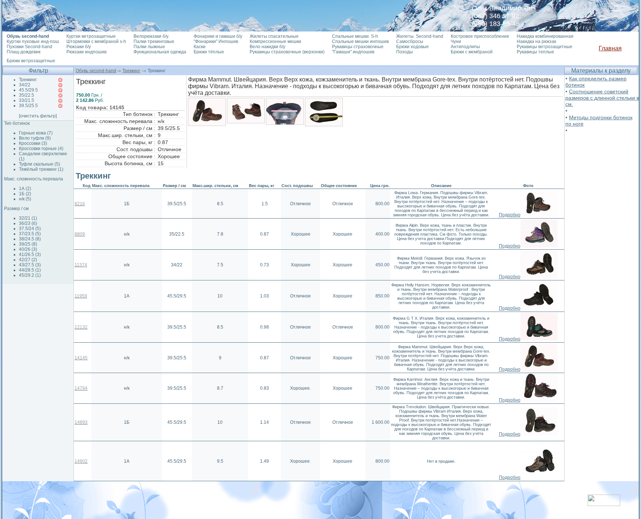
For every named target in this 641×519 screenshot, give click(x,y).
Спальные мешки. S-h (355, 36)
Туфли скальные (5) (39, 164)
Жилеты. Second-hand (419, 36)
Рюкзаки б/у (78, 46)
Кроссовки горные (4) (41, 148)
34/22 (24, 84)
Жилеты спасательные (274, 36)
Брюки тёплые (209, 51)
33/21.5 (26, 100)
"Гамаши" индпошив (353, 51)
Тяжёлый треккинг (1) (41, 169)
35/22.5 (26, 95)
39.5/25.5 (28, 105)
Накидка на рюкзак (536, 41)
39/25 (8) (28, 244)
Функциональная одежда (160, 51)
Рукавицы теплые (535, 51)
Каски (200, 46)
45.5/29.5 (28, 90)
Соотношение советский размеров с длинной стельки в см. (602, 98)
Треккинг (131, 70)
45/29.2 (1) (30, 275)
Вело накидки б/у (267, 46)
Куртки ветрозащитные (91, 36)
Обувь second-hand (96, 70)
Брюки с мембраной (472, 51)
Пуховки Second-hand (29, 46)
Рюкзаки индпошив (86, 51)
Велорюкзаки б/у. (151, 36)
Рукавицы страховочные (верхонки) (287, 51)
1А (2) (25, 188)
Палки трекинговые (154, 41)
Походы (404, 51)
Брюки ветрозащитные (31, 60)
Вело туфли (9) (35, 138)
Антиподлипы (465, 46)
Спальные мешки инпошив (360, 41)
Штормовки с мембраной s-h (96, 41)
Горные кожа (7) (36, 133)
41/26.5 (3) (30, 254)
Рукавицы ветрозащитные (544, 46)
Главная (610, 48)
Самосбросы (409, 41)
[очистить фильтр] (38, 116)
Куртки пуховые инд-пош (33, 41)
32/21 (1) (28, 218)
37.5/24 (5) (30, 228)
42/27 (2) (28, 259)
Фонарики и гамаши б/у (218, 36)
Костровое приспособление (480, 36)
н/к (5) (25, 199)
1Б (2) (25, 193)
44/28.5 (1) (30, 270)
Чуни (456, 41)
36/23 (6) (28, 223)
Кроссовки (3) (33, 143)
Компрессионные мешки (275, 41)
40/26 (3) (28, 249)
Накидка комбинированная (545, 36)
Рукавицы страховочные (358, 46)
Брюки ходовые (412, 46)
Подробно (509, 214)
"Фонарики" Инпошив (216, 41)
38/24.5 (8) (30, 239)
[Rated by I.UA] (604, 504)
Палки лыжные (149, 46)
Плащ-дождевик (23, 51)
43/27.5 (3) (30, 264)
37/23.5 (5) (30, 233)
